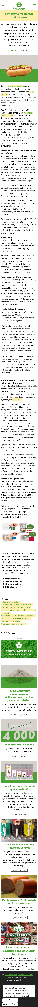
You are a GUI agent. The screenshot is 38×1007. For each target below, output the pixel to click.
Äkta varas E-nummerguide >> (14, 624)
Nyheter (13, 51)
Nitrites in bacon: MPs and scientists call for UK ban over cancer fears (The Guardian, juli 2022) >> (18, 618)
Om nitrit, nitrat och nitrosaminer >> (17, 604)
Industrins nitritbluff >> (11, 602)
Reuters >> (17, 399)
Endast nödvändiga (10, 1004)
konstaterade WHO (16, 86)
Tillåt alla (10, 1000)
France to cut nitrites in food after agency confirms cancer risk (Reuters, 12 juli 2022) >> (18, 610)
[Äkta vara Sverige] (19, 6)
